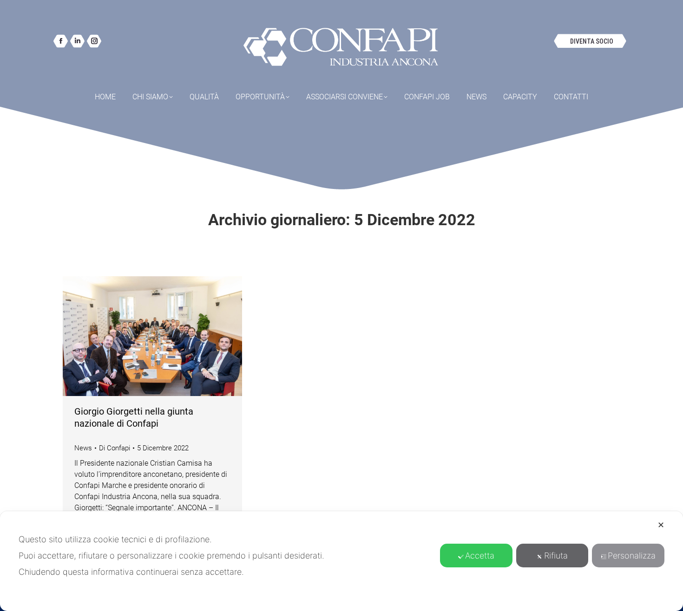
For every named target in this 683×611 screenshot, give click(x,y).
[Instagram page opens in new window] (94, 41)
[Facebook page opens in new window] (60, 41)
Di (114, 448)
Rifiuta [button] (556, 555)
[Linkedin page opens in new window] (77, 41)
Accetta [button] (479, 555)
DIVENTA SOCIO (591, 41)
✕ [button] (660, 525)
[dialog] (341, 561)
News (83, 448)
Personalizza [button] (632, 555)
